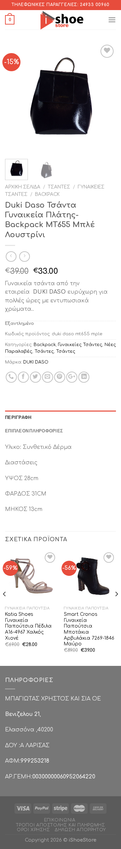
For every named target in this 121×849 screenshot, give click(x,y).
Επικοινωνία (60, 820)
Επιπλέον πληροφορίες (34, 430)
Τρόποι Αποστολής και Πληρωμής (60, 825)
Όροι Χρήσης (33, 829)
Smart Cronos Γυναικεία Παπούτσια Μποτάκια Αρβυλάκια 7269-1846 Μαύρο (89, 629)
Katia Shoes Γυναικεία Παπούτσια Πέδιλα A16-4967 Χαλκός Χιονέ (28, 626)
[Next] (105, 98)
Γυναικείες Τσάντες (80, 344)
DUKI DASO (35, 362)
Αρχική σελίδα (22, 186)
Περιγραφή (18, 417)
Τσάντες (59, 186)
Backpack (47, 194)
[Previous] (16, 98)
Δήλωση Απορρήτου (80, 829)
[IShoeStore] (61, 20)
